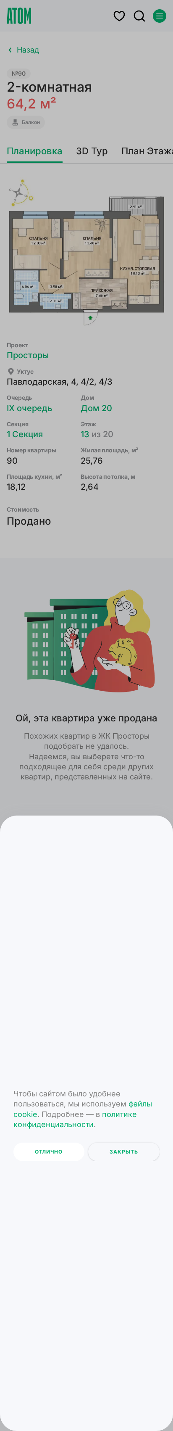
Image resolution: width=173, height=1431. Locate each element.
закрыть (124, 1151)
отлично (49, 1151)
